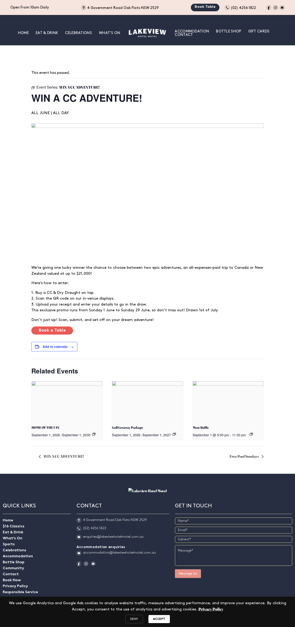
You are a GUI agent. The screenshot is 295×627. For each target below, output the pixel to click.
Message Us (188, 573)
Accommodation (192, 31)
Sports (9, 544)
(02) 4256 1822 (240, 7)
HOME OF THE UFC (46, 427)
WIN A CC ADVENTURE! (63, 456)
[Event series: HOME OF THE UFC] (93, 434)
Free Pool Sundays (244, 456)
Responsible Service (20, 592)
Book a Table (52, 330)
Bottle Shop (228, 31)
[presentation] (67, 401)
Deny (134, 619)
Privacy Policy (15, 586)
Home (23, 33)
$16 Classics (13, 526)
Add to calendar (55, 346)
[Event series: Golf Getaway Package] (174, 434)
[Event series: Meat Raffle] (251, 434)
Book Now (12, 580)
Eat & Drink (47, 33)
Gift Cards (259, 31)
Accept (159, 619)
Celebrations (78, 33)
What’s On (109, 33)
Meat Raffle (201, 427)
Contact (184, 35)
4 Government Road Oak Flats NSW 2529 (120, 7)
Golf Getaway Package (127, 427)
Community (13, 568)
